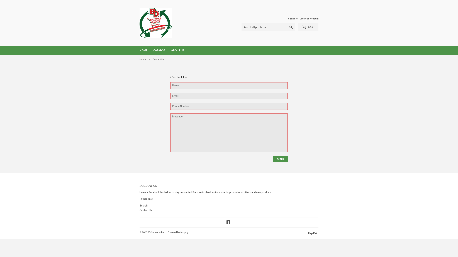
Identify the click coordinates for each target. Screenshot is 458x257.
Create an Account (309, 18)
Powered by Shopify (178, 232)
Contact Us (146, 210)
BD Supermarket (156, 232)
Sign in (291, 18)
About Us (177, 50)
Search (144, 205)
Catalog (159, 50)
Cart (311, 26)
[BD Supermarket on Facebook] (228, 222)
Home (143, 50)
